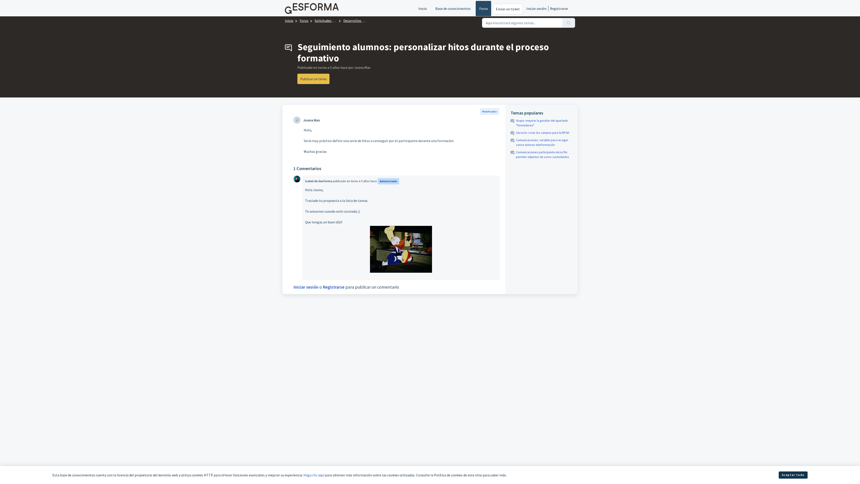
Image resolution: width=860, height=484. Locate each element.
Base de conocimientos (453, 8)
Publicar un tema (313, 79)
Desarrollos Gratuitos (360, 20)
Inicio (422, 8)
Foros (483, 8)
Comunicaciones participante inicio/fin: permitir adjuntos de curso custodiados (542, 154)
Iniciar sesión (536, 8)
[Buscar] (568, 23)
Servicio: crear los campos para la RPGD (542, 133)
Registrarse (559, 8)
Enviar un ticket (508, 9)
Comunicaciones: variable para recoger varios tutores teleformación (542, 142)
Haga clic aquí (313, 475)
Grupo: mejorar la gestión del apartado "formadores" (542, 123)
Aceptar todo (793, 475)
